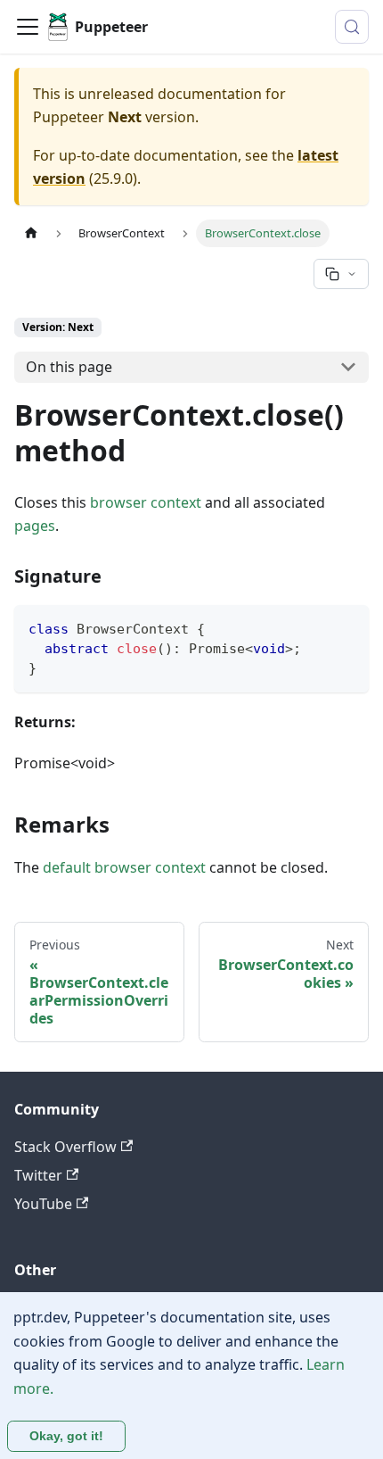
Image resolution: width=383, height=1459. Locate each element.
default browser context (124, 867)
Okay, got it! (66, 1436)
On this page (69, 367)
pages (34, 525)
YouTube (43, 1204)
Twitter (38, 1175)
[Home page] (31, 233)
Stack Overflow (65, 1146)
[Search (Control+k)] (352, 27)
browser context (145, 502)
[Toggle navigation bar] (27, 26)
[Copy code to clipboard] (347, 627)
